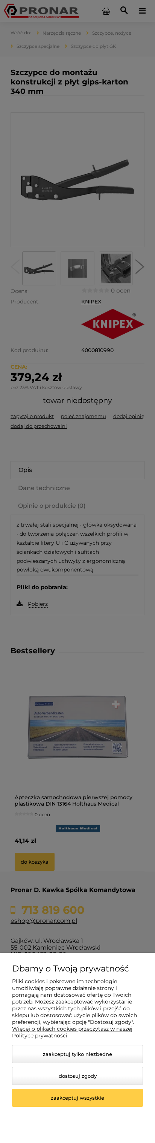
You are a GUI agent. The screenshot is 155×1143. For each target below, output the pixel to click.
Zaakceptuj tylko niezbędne (77, 1054)
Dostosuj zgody (78, 1076)
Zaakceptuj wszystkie (77, 1098)
